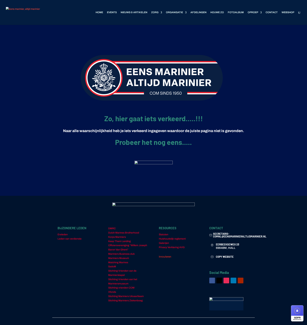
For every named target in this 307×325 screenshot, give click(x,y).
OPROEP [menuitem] (253, 12)
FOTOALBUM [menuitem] (236, 12)
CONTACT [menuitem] (272, 12)
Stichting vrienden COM (121, 287)
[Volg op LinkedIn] (233, 280)
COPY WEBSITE (225, 256)
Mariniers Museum (118, 258)
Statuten (163, 234)
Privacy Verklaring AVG (172, 247)
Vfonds (112, 292)
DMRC (112, 228)
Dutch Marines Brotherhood (123, 232)
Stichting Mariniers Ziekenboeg (125, 300)
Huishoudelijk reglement (172, 238)
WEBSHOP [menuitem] (288, 12)
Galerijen (164, 243)
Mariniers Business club (121, 254)
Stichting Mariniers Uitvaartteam (126, 296)
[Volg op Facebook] (212, 280)
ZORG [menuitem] (154, 12)
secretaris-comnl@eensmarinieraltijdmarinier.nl (239, 235)
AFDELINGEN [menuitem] (198, 12)
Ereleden (63, 234)
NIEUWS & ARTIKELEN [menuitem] (134, 12)
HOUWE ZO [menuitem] (217, 12)
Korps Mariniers (117, 237)
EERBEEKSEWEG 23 (227, 244)
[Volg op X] (219, 280)
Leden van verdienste (70, 238)
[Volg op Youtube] (240, 280)
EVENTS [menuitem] (112, 12)
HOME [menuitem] (99, 12)
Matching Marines (118, 262)
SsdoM (112, 266)
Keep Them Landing (119, 241)
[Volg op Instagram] (226, 280)
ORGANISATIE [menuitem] (174, 12)
